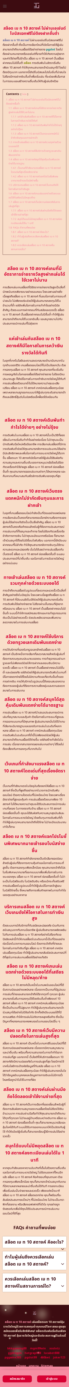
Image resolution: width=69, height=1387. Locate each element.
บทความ (34, 1366)
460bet (45, 1357)
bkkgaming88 (17, 1348)
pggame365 (13, 1357)
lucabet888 (51, 1353)
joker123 (59, 1357)
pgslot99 (31, 1357)
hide (24, 94)
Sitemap (47, 1366)
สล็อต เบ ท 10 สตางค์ (16, 40)
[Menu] (5, 6)
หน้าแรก (21, 1366)
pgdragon (15, 1353)
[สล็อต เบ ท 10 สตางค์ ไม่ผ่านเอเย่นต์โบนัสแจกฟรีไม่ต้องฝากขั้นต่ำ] (37, 6)
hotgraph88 (33, 1353)
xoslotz (54, 1348)
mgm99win (38, 1348)
